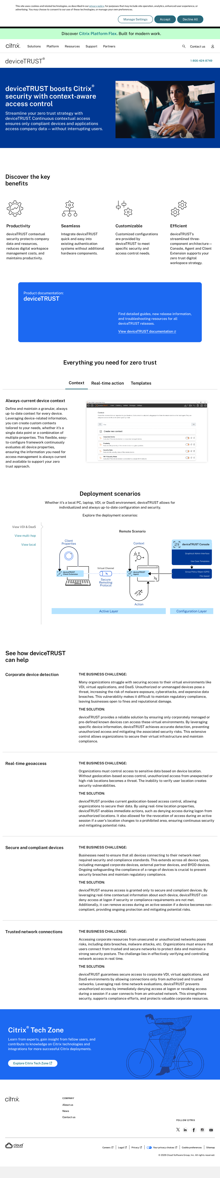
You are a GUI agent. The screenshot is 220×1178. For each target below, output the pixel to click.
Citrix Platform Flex (98, 33)
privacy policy (96, 6)
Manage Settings (135, 19)
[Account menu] (212, 46)
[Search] (183, 46)
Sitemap (210, 1147)
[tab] (76, 380)
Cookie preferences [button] (192, 1147)
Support (91, 46)
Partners (109, 46)
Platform (53, 46)
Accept (165, 19)
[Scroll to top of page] (211, 1168)
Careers (106, 1147)
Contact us (197, 46)
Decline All (190, 19)
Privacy (135, 1147)
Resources (72, 46)
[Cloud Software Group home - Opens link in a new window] (14, 1147)
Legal (121, 1147)
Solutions (34, 46)
